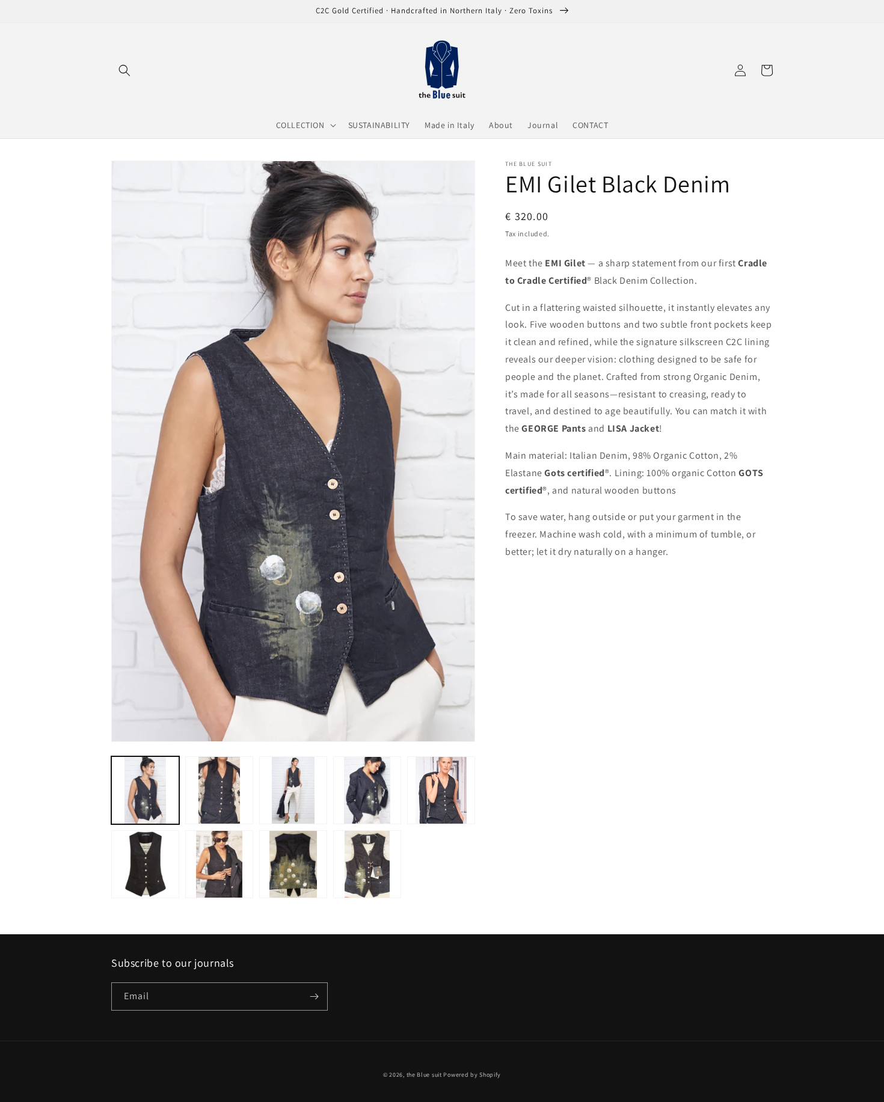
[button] (124, 70)
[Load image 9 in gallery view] (367, 864)
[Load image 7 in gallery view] (219, 864)
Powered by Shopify (472, 1075)
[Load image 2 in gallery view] (219, 790)
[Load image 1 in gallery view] (145, 790)
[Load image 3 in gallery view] (293, 790)
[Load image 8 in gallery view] (293, 864)
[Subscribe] (314, 996)
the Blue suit (424, 1075)
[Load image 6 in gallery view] (145, 864)
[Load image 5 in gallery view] (441, 790)
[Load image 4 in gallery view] (367, 790)
